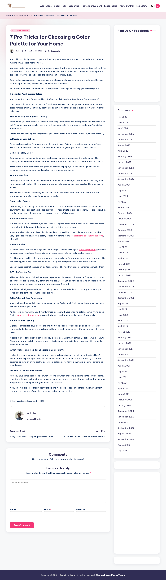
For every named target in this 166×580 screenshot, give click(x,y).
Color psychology (87, 249)
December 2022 (126, 281)
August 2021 (124, 365)
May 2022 (123, 320)
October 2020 (125, 422)
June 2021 (122, 377)
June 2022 (123, 315)
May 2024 (123, 201)
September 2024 (126, 179)
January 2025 (124, 162)
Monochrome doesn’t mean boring (87, 236)
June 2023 (123, 252)
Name (13, 509)
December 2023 (126, 224)
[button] (34, 419)
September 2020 (126, 428)
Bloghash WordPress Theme (110, 575)
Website (80, 509)
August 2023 (124, 241)
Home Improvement (20, 30)
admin (31, 413)
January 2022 (124, 343)
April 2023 (123, 258)
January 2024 (124, 218)
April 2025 (123, 151)
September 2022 (126, 298)
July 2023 (122, 247)
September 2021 (126, 360)
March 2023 (124, 264)
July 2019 (122, 450)
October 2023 (125, 230)
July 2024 (122, 190)
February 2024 (125, 213)
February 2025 (125, 156)
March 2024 (124, 207)
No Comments (54, 51)
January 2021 (124, 405)
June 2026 (123, 122)
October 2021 (124, 354)
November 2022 (126, 286)
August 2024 (124, 184)
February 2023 (125, 269)
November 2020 (126, 416)
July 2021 (122, 371)
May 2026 (123, 128)
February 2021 (125, 399)
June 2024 (123, 196)
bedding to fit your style (28, 315)
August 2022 (124, 303)
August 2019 (124, 445)
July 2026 (122, 117)
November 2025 (126, 134)
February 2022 (125, 337)
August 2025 (124, 145)
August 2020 (124, 433)
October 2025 (125, 139)
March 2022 (124, 332)
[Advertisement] (127, 512)
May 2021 (122, 382)
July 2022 (122, 309)
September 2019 (126, 439)
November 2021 (125, 349)
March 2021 (123, 394)
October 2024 (125, 173)
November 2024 (126, 168)
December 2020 (126, 411)
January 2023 (124, 275)
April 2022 (123, 326)
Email (47, 509)
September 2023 (126, 235)
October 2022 (125, 292)
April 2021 (123, 388)
